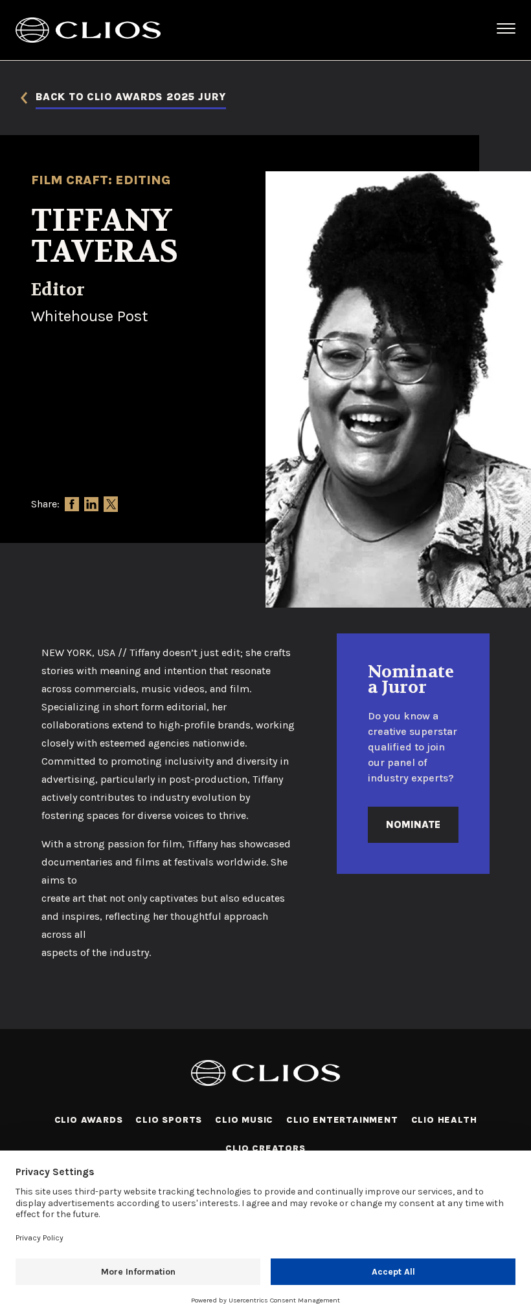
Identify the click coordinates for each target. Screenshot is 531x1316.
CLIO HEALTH (444, 1119)
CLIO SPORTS (168, 1119)
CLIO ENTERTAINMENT (342, 1119)
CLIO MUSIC (244, 1119)
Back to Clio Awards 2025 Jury (131, 97)
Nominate (413, 824)
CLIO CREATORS (265, 1148)
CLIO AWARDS (88, 1119)
